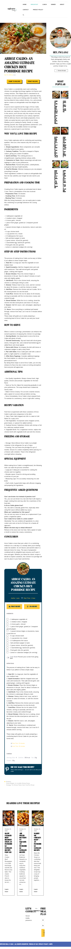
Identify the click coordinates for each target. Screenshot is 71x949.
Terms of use (33, 944)
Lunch (44, 4)
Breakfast (34, 4)
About (62, 4)
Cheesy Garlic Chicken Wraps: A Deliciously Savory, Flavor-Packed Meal (56, 112)
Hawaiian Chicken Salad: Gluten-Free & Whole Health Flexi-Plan (56, 147)
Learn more (6, 890)
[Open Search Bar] (23, 14)
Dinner (53, 4)
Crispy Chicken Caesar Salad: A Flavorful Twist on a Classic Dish (64, 181)
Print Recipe (33, 81)
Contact (26, 9)
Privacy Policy (38, 9)
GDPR (50, 944)
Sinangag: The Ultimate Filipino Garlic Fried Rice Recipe (20, 785)
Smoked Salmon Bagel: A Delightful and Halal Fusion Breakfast (64, 147)
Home (24, 4)
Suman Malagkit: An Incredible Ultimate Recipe (18, 783)
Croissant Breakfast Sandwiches (64, 106)
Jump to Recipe (14, 81)
